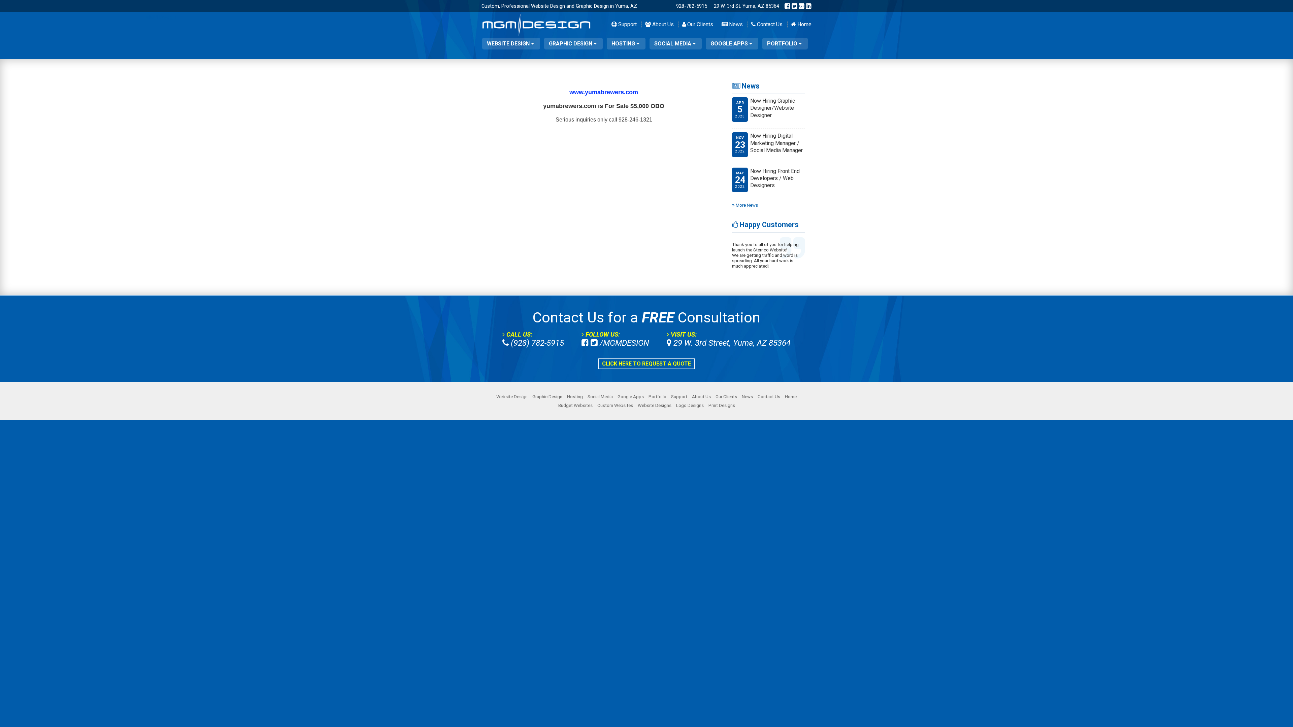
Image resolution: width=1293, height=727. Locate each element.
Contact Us (769, 25)
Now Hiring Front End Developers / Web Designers (775, 178)
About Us (662, 25)
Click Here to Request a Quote (646, 363)
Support (627, 25)
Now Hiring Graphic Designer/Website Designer (772, 108)
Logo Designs (690, 405)
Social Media (673, 43)
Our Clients (699, 25)
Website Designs (654, 405)
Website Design (509, 43)
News (735, 25)
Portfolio (783, 43)
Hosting (623, 43)
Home (803, 25)
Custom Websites (615, 405)
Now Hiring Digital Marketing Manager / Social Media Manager (776, 143)
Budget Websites (575, 405)
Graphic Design (571, 43)
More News (746, 205)
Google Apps (729, 43)
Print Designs (721, 405)
